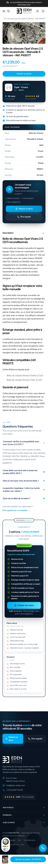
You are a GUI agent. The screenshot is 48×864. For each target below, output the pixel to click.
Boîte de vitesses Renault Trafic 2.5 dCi (24, 380)
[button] (24, 233)
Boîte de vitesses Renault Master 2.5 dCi (25, 375)
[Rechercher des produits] (8, 11)
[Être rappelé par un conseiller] (43, 848)
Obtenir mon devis (26, 605)
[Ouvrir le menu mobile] (4, 11)
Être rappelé (25, 217)
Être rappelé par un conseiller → (16, 510)
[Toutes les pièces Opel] (8, 87)
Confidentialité (29, 840)
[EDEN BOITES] (24, 11)
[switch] (5, 849)
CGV (19, 840)
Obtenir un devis (26, 209)
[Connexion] (37, 11)
